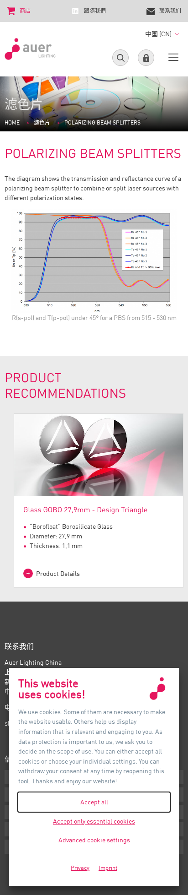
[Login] (146, 57)
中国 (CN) (159, 34)
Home (12, 122)
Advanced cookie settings (94, 840)
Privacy (80, 867)
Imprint (108, 867)
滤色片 (42, 122)
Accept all (94, 802)
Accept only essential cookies (94, 821)
